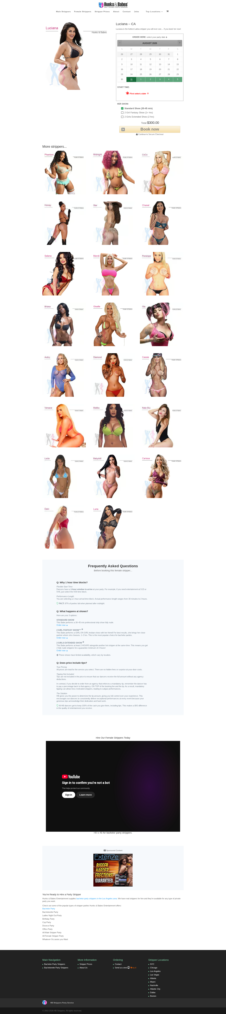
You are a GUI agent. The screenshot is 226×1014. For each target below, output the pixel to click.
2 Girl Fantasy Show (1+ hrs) (139, 112)
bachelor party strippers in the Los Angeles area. (96, 898)
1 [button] (141, 80)
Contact (127, 12)
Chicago (153, 968)
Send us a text (125, 968)
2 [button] (151, 80)
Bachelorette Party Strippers (56, 968)
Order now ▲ (62, 625)
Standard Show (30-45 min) (139, 108)
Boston (153, 996)
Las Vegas (154, 975)
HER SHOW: (123, 104)
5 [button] (177, 80)
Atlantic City (155, 989)
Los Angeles (155, 971)
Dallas (153, 992)
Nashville (154, 985)
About (116, 12)
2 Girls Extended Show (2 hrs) (139, 117)
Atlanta (153, 978)
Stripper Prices (102, 12)
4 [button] (169, 80)
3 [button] (160, 80)
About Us (83, 968)
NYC (152, 964)
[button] (120, 42)
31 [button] (130, 80)
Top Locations (153, 12)
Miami (152, 982)
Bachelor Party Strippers (54, 964)
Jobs (136, 12)
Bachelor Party (48, 908)
